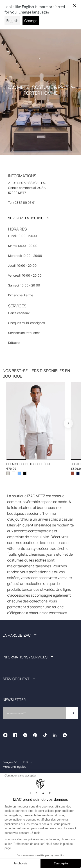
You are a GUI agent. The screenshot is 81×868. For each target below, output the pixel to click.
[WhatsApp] (65, 735)
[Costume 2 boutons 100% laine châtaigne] (72, 473)
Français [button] (8, 762)
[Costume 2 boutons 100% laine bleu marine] (78, 473)
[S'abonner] (72, 713)
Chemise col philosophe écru (28, 464)
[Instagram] (5, 735)
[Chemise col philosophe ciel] (19, 473)
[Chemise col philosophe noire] (25, 473)
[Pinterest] (35, 735)
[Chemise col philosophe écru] (35, 421)
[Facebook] (15, 735)
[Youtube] (25, 735)
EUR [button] (25, 762)
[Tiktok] (45, 735)
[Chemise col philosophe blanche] (13, 473)
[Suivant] (68, 423)
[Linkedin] (55, 735)
